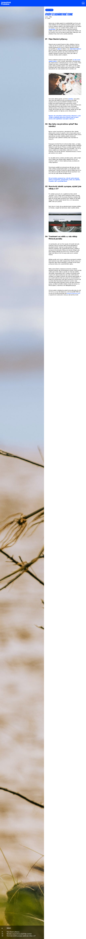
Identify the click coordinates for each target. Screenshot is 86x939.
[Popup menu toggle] (83, 3)
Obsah (9, 928)
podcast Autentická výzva (73, 293)
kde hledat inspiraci (75, 48)
